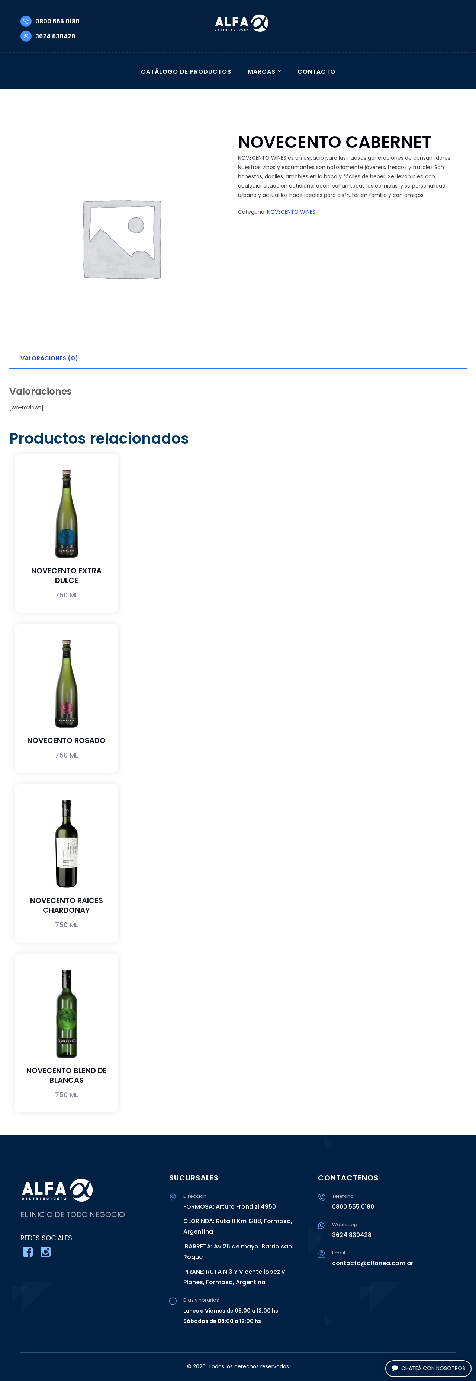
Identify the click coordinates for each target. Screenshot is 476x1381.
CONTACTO (316, 71)
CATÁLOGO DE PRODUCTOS (186, 71)
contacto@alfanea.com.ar (372, 1263)
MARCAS (262, 71)
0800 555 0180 (57, 21)
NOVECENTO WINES (291, 212)
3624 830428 (55, 36)
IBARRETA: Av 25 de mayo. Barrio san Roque (237, 1251)
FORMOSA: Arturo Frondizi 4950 (229, 1206)
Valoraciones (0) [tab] (49, 358)
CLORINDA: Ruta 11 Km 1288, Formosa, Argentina (237, 1226)
